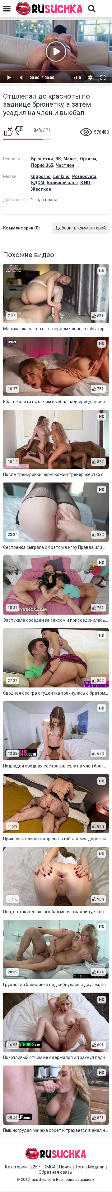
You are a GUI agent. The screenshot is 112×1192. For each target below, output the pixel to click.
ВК (58, 158)
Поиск (65, 1166)
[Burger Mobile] (7, 9)
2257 (35, 1166)
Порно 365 (42, 165)
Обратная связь (55, 1172)
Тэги (80, 1166)
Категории (16, 1166)
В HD (85, 182)
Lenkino (61, 176)
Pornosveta (84, 176)
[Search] (92, 9)
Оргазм (88, 158)
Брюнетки (42, 158)
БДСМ (37, 182)
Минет (70, 158)
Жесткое (41, 189)
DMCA (50, 1166)
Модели (96, 1166)
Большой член (62, 182)
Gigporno (41, 176)
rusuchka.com (42, 1179)
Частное (65, 165)
